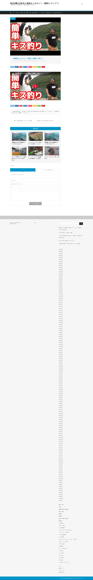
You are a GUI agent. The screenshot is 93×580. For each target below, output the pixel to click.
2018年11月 (61, 273)
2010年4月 (61, 472)
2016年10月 (61, 322)
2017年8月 (61, 302)
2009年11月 (61, 476)
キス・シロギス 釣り (41, 60)
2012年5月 (61, 427)
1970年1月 (61, 500)
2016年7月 (61, 328)
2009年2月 (61, 492)
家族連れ (20, 112)
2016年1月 (61, 340)
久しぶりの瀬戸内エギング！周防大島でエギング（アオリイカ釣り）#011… (19, 158)
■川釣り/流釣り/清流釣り (64, 509)
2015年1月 (61, 364)
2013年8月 (61, 397)
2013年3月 (61, 407)
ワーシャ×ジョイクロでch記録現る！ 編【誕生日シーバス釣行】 (34, 157)
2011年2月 (61, 457)
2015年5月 (61, 356)
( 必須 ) (13, 180)
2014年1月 (61, 387)
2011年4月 (61, 453)
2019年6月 (61, 265)
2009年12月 (61, 474)
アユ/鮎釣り (61, 523)
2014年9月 (61, 372)
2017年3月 (61, 312)
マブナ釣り (61, 550)
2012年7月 (61, 423)
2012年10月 (61, 417)
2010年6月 (61, 470)
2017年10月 (61, 298)
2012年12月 (61, 413)
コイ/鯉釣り (61, 546)
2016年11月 (61, 320)
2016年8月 (61, 326)
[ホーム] (10, 12)
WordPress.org (61, 572)
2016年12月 (61, 318)
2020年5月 (61, 251)
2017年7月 (61, 304)
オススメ (16, 112)
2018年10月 (61, 275)
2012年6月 (61, 425)
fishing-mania (18, 111)
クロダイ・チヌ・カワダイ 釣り (65, 530)
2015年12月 (61, 342)
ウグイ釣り (61, 555)
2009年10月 (61, 478)
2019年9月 (61, 259)
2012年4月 (61, 429)
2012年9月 (61, 419)
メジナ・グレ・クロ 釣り (64, 532)
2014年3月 (61, 383)
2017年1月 (61, 316)
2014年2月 (61, 385)
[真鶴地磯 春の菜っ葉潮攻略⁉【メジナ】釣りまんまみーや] (19, 136)
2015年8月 (61, 350)
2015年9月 (61, 348)
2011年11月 (61, 439)
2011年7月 (61, 447)
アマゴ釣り (61, 560)
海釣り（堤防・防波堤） (33, 60)
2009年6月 (61, 484)
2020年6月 (61, 249)
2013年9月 (61, 395)
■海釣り (13, 18)
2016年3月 (61, 336)
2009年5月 (61, 486)
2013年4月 (61, 405)
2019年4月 (61, 267)
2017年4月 (61, 310)
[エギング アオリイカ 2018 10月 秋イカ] (52, 150)
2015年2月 (61, 362)
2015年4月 (61, 358)
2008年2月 (61, 496)
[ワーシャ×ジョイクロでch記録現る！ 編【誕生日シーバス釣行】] (35, 150)
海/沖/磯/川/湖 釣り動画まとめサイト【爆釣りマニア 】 (34, 3)
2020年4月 (61, 253)
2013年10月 (61, 393)
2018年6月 (61, 283)
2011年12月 (61, 437)
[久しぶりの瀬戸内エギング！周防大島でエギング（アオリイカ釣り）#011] (19, 150)
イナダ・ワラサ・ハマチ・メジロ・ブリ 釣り (68, 539)
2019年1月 (61, 269)
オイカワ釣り (61, 557)
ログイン (60, 566)
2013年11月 (61, 391)
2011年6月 (61, 449)
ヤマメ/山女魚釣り (62, 534)
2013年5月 (61, 403)
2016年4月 (61, 334)
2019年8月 (61, 261)
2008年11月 (61, 494)
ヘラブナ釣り (61, 553)
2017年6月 (61, 306)
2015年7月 (61, 352)
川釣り (60, 506)
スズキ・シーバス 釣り (63, 541)
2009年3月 (61, 490)
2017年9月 (61, 300)
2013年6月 (61, 401)
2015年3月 (61, 360)
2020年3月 (61, 255)
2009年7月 (61, 482)
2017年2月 (61, 314)
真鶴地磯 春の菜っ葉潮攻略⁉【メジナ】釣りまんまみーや (19, 143)
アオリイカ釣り (62, 525)
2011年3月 (61, 455)
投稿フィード (61, 568)
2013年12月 (61, 389)
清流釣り (60, 520)
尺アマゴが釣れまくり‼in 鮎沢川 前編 (65, 232)
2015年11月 (61, 344)
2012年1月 (61, 435)
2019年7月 (61, 263)
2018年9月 (61, 277)
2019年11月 (61, 257)
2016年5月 (61, 332)
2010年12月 (61, 459)
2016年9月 (61, 324)
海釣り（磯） (26, 60)
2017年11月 (61, 296)
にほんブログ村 (12, 223)
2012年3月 (61, 431)
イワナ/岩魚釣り (62, 527)
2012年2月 (61, 433)
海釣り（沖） (21, 60)
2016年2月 (61, 338)
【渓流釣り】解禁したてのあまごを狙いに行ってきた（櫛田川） (70, 243)
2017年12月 (61, 294)
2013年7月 (61, 399)
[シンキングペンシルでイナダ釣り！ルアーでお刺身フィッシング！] (35, 136)
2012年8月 (61, 421)
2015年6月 (61, 354)
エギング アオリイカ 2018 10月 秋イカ (52, 157)
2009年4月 (61, 488)
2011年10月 (61, 441)
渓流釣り (60, 516)
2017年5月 (61, 308)
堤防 (56, 111)
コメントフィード (62, 570)
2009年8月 (61, 480)
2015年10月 (61, 346)
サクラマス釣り (62, 543)
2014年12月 (61, 366)
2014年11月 (61, 368)
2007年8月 (61, 498)
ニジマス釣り (61, 536)
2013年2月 (61, 409)
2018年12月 (61, 271)
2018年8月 (61, 279)
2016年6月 (61, 330)
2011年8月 (61, 445)
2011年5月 (61, 451)
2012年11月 (61, 415)
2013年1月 (61, 411)
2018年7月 (61, 281)
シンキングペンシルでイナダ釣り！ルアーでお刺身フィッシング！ (35, 143)
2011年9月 (61, 443)
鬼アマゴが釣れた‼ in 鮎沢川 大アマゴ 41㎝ (66, 240)
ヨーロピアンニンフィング (64, 562)
